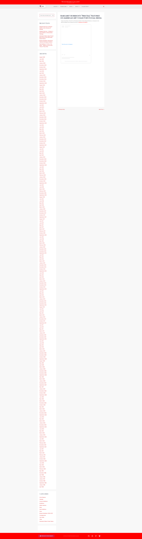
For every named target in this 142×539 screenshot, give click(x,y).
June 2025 (41, 71)
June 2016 (41, 239)
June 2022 (41, 127)
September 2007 (43, 384)
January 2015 (42, 263)
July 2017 (41, 221)
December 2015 (42, 249)
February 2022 (42, 135)
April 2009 (41, 364)
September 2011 (42, 322)
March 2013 (41, 297)
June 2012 (41, 311)
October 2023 (42, 101)
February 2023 (42, 113)
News (71, 6)
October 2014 (42, 269)
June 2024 (41, 87)
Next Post (101, 109)
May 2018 (41, 203)
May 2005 (41, 406)
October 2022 (42, 121)
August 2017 (42, 219)
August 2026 (42, 57)
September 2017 (42, 217)
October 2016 (42, 233)
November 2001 (42, 444)
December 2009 (42, 352)
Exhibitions (63, 6)
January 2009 (42, 368)
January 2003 (42, 434)
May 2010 (41, 344)
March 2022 (42, 133)
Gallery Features (42, 505)
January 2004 (42, 422)
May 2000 (41, 464)
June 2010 (41, 342)
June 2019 (41, 187)
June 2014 (41, 273)
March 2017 (41, 229)
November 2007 (42, 382)
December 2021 (42, 139)
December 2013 (42, 283)
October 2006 (42, 392)
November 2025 (42, 65)
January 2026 (42, 63)
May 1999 (41, 470)
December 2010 (42, 334)
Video (40, 519)
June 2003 (41, 428)
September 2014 (42, 271)
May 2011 (41, 328)
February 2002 (42, 442)
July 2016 (41, 237)
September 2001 (42, 446)
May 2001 (41, 450)
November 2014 (42, 267)
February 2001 (42, 454)
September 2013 (42, 289)
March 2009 (42, 366)
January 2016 (42, 247)
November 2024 (42, 79)
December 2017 (42, 211)
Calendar (41, 499)
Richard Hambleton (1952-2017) (46, 513)
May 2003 (41, 430)
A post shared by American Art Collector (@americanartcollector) (76, 61)
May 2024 (41, 89)
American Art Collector (83, 22)
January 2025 (42, 75)
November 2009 (42, 354)
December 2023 (42, 97)
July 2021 (41, 149)
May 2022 (41, 129)
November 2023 (42, 99)
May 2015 (41, 257)
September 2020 (43, 165)
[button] (57, 6)
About (77, 6)
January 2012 (42, 317)
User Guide (41, 517)
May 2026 (41, 61)
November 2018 (42, 193)
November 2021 (42, 141)
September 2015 (42, 253)
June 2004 (41, 416)
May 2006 (41, 398)
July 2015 (41, 255)
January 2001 (42, 456)
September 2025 (43, 69)
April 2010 (41, 346)
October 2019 (42, 181)
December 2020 (42, 159)
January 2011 (42, 332)
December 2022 (42, 117)
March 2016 (41, 243)
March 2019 (41, 189)
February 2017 (42, 231)
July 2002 (41, 438)
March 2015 (41, 261)
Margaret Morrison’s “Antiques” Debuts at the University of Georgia (45, 28)
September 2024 (43, 83)
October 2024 (42, 81)
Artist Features (42, 497)
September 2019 (42, 183)
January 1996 (42, 484)
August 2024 (42, 85)
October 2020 (42, 163)
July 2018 (41, 199)
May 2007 (41, 386)
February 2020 (42, 175)
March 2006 (42, 400)
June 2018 (41, 201)
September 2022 (43, 123)
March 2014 (41, 279)
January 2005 (42, 410)
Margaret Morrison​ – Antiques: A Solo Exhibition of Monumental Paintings (46, 33)
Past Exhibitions (42, 509)
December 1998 (42, 472)
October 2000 (42, 458)
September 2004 (43, 414)
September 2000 (43, 460)
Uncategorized (42, 515)
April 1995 (41, 486)
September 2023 (43, 103)
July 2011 (41, 324)
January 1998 (42, 476)
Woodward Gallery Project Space (46, 521)
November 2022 (42, 119)
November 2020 (42, 161)
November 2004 (42, 412)
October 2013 (42, 287)
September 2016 (42, 235)
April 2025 (41, 73)
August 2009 (42, 360)
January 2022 (42, 137)
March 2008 (42, 378)
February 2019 (42, 191)
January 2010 (42, 350)
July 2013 (41, 291)
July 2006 (41, 396)
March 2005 (42, 408)
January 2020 (42, 177)
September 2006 (43, 394)
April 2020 (41, 171)
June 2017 (41, 223)
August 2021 (42, 147)
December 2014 (42, 265)
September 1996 (42, 482)
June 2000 (41, 462)
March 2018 (41, 207)
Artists (55, 6)
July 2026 (41, 59)
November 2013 (42, 285)
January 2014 (42, 281)
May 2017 (41, 225)
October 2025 (42, 67)
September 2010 (42, 338)
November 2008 (42, 372)
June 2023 (41, 107)
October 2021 (42, 143)
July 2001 (41, 448)
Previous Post (61, 109)
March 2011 (41, 330)
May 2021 (41, 153)
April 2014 (41, 277)
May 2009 (41, 362)
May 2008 (41, 376)
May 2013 (41, 293)
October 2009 (42, 356)
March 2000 (42, 466)
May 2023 (41, 109)
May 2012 (41, 313)
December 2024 (42, 77)
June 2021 (41, 151)
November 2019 (42, 179)
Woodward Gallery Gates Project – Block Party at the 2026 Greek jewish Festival (46, 37)
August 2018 (42, 197)
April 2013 (41, 295)
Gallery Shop (85, 6)
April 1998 (41, 474)
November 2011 (42, 319)
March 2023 (42, 111)
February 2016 (42, 245)
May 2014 (41, 275)
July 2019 (41, 185)
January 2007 (42, 388)
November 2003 (42, 424)
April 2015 (41, 259)
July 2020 (41, 167)
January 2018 (42, 209)
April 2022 (41, 131)
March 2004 (42, 420)
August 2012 (42, 307)
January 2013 (42, 299)
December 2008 (42, 370)
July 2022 (41, 125)
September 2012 (42, 305)
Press (40, 511)
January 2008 (42, 380)
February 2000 (42, 468)
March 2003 (42, 432)
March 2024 (42, 93)
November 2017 (42, 213)
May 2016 (41, 241)
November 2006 (42, 390)
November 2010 (42, 336)
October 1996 (42, 480)
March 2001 (41, 452)
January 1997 (42, 478)
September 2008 (43, 374)
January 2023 (42, 115)
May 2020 (41, 169)
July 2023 (41, 105)
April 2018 (41, 205)
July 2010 (41, 340)
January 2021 (42, 157)
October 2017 (42, 215)
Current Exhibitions (43, 501)
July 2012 (41, 309)
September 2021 (42, 145)
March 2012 (41, 315)
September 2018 (42, 195)
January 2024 (42, 95)
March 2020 (42, 173)
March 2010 (41, 348)
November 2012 (42, 303)
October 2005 (42, 404)
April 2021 (41, 155)
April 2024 (41, 91)
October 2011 (42, 321)
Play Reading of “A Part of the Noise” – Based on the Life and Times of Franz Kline (45, 45)
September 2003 (43, 426)
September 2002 (43, 436)
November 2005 (42, 402)
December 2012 (42, 301)
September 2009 (43, 358)
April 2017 (41, 227)
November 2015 (42, 251)
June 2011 (41, 326)
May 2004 (41, 418)
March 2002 (42, 440)
